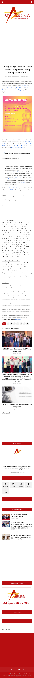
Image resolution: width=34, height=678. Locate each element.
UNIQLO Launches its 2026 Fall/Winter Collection (19, 515)
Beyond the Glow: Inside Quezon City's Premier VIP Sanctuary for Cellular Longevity (21, 537)
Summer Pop (13, 178)
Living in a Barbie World (13, 171)
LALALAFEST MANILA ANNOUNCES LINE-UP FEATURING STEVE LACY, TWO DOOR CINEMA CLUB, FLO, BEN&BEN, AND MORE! (21, 526)
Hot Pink (18, 177)
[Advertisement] (17, 47)
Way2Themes (15, 673)
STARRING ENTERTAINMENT (13, 76)
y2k (8, 178)
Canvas (22, 182)
